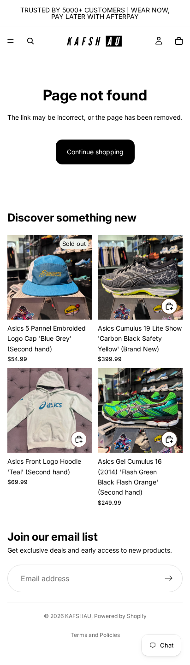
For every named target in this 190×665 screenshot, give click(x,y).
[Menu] (10, 41)
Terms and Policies (95, 634)
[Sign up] (168, 578)
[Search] (30, 41)
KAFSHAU (78, 615)
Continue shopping (95, 152)
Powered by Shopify (120, 615)
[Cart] (179, 41)
